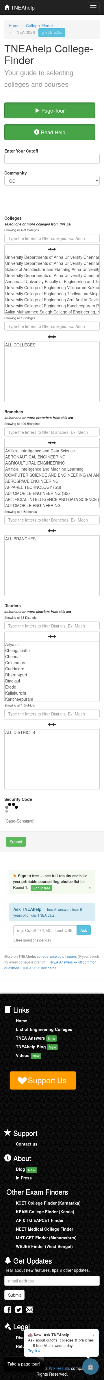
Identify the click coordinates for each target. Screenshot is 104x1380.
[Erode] (52, 687)
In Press (24, 1178)
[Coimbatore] (52, 663)
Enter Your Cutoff (21, 151)
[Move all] (52, 249)
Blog (25, 1169)
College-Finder (39, 25)
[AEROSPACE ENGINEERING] (52, 481)
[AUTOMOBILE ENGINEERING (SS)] (52, 493)
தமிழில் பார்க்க (52, 32)
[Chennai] (52, 657)
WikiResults (59, 1368)
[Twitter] (18, 1311)
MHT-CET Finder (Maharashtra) (46, 1237)
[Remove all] (51, 337)
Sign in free (41, 887)
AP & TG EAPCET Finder (40, 1220)
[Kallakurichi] (52, 693)
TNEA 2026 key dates (39, 967)
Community (15, 173)
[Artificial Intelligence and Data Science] (52, 451)
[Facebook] (7, 1311)
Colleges (37, 221)
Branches (38, 414)
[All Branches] (52, 539)
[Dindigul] (52, 681)
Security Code (18, 799)
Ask (83, 930)
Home (14, 25)
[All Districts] (52, 732)
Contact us (27, 1144)
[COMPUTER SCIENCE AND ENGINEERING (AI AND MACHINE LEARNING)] (52, 475)
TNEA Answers (35, 1038)
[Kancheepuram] (52, 699)
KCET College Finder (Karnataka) (48, 1203)
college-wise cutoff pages (57, 956)
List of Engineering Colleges (44, 1029)
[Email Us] (29, 1309)
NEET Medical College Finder (44, 1229)
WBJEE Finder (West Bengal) (44, 1246)
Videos (28, 1055)
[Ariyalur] (52, 644)
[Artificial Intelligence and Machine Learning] (52, 469)
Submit (16, 842)
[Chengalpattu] (52, 650)
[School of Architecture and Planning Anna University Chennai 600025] (52, 269)
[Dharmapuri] (52, 675)
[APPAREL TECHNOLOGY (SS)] (52, 487)
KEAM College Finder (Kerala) (45, 1211)
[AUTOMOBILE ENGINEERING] (52, 505)
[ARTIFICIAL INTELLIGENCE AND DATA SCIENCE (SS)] (52, 499)
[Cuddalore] (52, 669)
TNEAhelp (22, 6)
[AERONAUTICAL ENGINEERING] (52, 457)
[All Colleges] (52, 345)
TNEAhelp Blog (36, 1046)
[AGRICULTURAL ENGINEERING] (52, 463)
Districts (37, 608)
